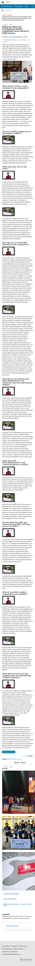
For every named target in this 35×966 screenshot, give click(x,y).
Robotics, (14, 759)
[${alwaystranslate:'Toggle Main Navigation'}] (32, 2)
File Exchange (18, 6)
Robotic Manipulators (10, 899)
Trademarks (14, 946)
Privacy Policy (23, 946)
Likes (23, 40)
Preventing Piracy (7, 949)
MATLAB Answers (6, 6)
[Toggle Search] (28, 2)
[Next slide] (31, 6)
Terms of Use (6, 951)
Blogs (8, 2)
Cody (26, 6)
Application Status (18, 949)
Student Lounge (7, 15)
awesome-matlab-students (11, 894)
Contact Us (14, 951)
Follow (30, 756)
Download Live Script (8, 752)
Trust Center (5, 946)
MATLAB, (9, 759)
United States (27, 960)
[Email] (23, 762)
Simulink (19, 759)
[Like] (24, 756)
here (23, 916)
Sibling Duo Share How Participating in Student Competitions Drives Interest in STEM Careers (15, 30)
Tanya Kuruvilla (13, 37)
